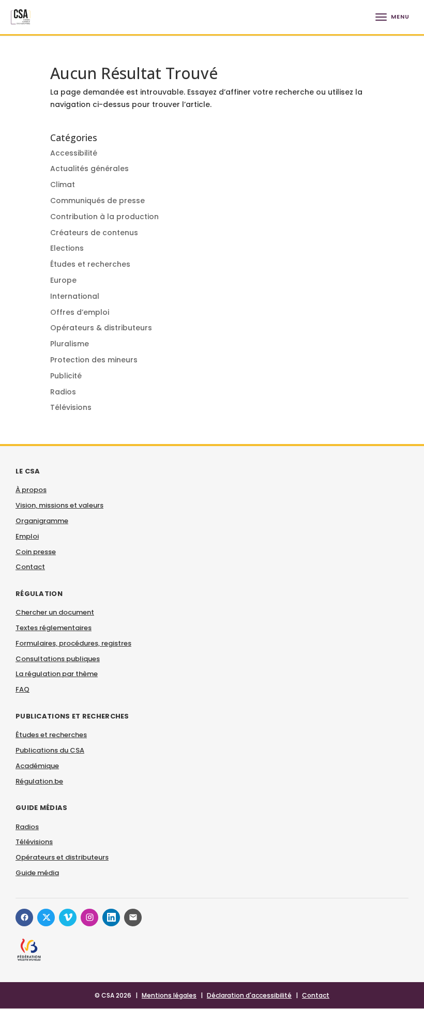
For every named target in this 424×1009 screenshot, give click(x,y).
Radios (63, 392)
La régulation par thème (57, 674)
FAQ (22, 689)
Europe (63, 280)
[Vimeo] (68, 917)
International (74, 296)
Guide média (37, 873)
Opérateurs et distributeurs (62, 857)
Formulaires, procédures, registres (73, 643)
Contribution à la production (104, 216)
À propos (31, 490)
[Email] (133, 917)
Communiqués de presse (97, 200)
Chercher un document (55, 612)
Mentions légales (169, 995)
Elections (67, 248)
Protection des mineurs (94, 360)
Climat (62, 184)
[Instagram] (89, 917)
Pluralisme (69, 344)
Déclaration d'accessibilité (249, 995)
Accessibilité (73, 153)
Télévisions (71, 407)
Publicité (66, 376)
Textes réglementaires (54, 628)
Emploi (27, 536)
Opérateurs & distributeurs (101, 328)
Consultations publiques (58, 659)
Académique (37, 766)
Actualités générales (89, 168)
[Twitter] (46, 917)
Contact (30, 567)
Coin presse (36, 552)
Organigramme (42, 521)
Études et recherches (90, 264)
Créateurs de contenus (94, 232)
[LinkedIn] (111, 917)
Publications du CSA (50, 750)
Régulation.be (39, 781)
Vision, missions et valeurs (59, 505)
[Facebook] (24, 917)
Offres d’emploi (79, 312)
